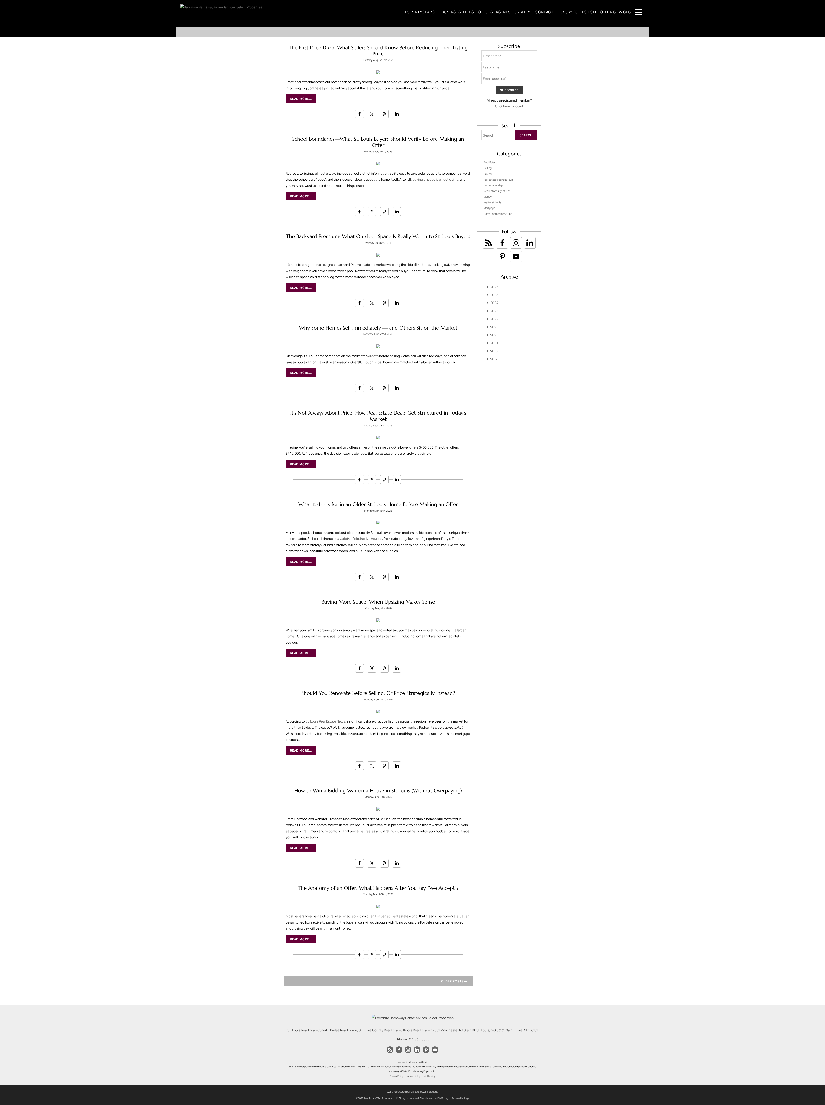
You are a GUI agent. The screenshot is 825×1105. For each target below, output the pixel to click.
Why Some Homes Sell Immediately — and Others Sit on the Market (378, 328)
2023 (494, 311)
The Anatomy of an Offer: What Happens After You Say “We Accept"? (378, 888)
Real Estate (490, 162)
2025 (494, 294)
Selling (488, 168)
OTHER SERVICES (615, 11)
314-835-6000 (418, 1039)
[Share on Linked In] (397, 114)
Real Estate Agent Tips (497, 191)
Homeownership (493, 185)
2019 (494, 343)
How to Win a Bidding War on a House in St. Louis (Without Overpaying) (378, 790)
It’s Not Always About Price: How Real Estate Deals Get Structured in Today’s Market (378, 416)
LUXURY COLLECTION (577, 11)
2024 (494, 302)
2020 (494, 335)
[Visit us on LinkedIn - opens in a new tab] (530, 243)
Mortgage (489, 208)
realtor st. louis (492, 202)
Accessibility (413, 1076)
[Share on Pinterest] (384, 114)
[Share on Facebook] (359, 114)
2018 (494, 351)
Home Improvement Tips (498, 214)
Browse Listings (460, 1098)
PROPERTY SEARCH (420, 11)
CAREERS (523, 11)
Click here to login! (509, 106)
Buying (488, 174)
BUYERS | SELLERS (458, 11)
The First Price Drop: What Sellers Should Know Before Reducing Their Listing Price (378, 50)
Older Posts (452, 981)
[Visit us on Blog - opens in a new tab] (488, 243)
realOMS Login (442, 1098)
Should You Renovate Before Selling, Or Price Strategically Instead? (378, 693)
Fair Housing (429, 1076)
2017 (493, 359)
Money (488, 196)
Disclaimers (426, 1098)
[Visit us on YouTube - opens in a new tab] (516, 256)
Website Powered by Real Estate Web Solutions (412, 1091)
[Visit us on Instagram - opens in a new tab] (516, 243)
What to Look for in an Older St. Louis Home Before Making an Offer (378, 504)
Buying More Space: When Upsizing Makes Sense (378, 602)
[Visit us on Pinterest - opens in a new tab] (502, 256)
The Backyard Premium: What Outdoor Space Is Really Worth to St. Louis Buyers (378, 236)
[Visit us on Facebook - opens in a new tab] (502, 243)
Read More (299, 99)
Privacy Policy (396, 1076)
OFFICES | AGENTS (494, 11)
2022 (494, 319)
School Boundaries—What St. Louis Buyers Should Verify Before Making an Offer (378, 142)
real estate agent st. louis (498, 179)
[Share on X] (372, 114)
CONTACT (544, 11)
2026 (494, 287)
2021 (494, 327)
